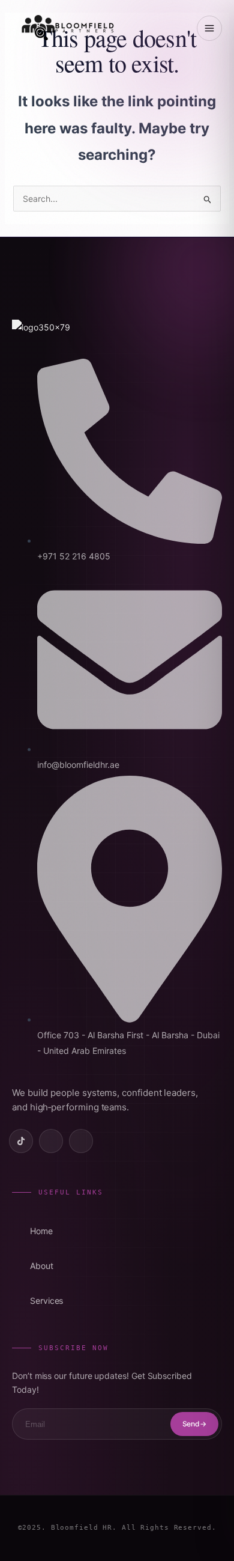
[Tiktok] (21, 1141)
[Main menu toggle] (209, 28)
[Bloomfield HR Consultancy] (67, 27)
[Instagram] (81, 1141)
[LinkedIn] (51, 1141)
